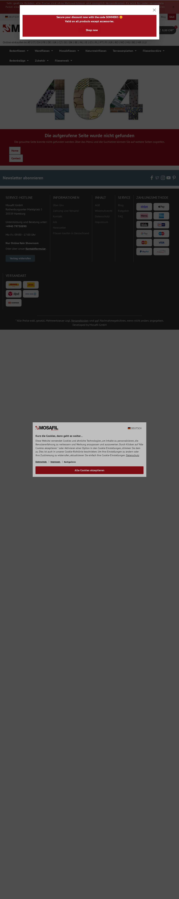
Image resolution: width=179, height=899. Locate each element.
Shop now (92, 30)
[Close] (154, 10)
